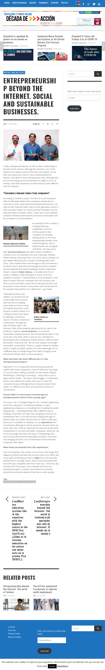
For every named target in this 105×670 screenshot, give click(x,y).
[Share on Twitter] (47, 123)
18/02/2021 (92, 46)
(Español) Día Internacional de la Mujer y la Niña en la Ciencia (86, 39)
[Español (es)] (79, 4)
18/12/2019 (11, 596)
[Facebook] (83, 4)
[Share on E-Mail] (57, 123)
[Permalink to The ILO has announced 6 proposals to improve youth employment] (46, 604)
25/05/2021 (23, 49)
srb (4, 124)
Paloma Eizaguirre (10, 49)
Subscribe (74, 108)
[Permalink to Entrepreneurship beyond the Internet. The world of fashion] (16, 604)
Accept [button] (52, 666)
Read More (62, 666)
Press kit (12, 630)
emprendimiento (16, 482)
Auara (54, 223)
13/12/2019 (13, 124)
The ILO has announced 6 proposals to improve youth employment (45, 589)
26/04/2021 (57, 43)
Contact (11, 627)
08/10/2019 (41, 596)
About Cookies (14, 637)
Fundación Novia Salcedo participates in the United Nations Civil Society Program (16, 40)
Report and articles (14, 72)
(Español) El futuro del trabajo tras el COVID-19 (50, 37)
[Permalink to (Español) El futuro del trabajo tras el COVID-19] (53, 53)
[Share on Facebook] (43, 123)
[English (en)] (79, 1)
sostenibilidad (29, 482)
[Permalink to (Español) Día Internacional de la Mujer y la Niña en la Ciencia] (87, 55)
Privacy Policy (14, 633)
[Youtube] (99, 4)
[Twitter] (93, 4)
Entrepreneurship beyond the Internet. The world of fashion (16, 589)
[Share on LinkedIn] (52, 123)
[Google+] (88, 4)
